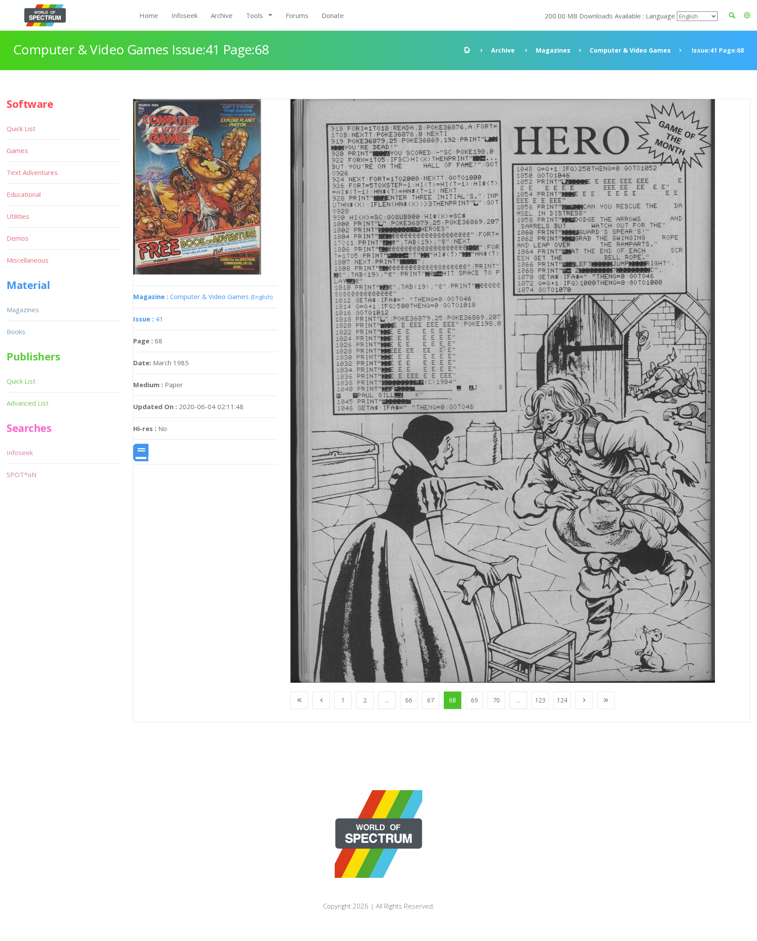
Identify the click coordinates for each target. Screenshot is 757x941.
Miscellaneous (28, 260)
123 (540, 700)
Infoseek (184, 15)
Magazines (553, 50)
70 (496, 700)
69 (474, 700)
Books (16, 331)
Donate (333, 15)
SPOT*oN (21, 474)
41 (148, 318)
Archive (222, 15)
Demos (17, 238)
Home (148, 15)
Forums (297, 15)
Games (17, 150)
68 (452, 700)
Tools (254, 15)
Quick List (21, 128)
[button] (747, 15)
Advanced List (28, 403)
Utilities (18, 216)
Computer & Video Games (630, 50)
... (387, 700)
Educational (24, 194)
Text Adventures (32, 172)
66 (408, 700)
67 (430, 700)
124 (562, 700)
